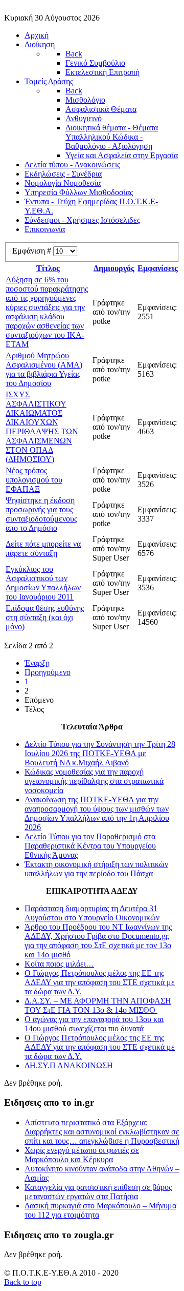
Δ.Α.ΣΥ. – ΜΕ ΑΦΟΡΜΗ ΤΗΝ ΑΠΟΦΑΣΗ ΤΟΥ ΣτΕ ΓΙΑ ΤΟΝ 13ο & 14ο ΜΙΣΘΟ (98, 1005)
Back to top (22, 1282)
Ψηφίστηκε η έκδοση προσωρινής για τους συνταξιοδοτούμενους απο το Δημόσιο (41, 514)
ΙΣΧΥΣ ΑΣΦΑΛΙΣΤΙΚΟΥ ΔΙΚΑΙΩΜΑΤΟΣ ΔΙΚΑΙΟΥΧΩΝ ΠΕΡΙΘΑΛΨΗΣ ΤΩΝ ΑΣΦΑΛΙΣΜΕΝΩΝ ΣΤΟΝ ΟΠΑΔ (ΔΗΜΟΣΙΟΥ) (42, 427)
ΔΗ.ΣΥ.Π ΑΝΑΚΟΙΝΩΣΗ (69, 1065)
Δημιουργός (114, 268)
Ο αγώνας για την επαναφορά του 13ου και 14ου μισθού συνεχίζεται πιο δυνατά (94, 1024)
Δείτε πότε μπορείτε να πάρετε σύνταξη (43, 548)
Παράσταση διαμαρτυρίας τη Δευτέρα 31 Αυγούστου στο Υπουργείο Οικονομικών (92, 913)
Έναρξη (37, 663)
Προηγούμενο (48, 672)
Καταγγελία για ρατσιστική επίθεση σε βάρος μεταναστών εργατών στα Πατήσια (98, 1192)
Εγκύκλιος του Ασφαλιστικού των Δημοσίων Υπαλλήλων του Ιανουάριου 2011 (43, 583)
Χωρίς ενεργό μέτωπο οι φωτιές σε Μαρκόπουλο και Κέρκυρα (82, 1155)
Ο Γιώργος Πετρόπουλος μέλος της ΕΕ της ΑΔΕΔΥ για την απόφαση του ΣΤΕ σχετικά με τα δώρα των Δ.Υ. (100, 982)
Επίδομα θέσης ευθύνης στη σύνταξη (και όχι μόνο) (45, 617)
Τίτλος (48, 268)
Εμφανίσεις (157, 268)
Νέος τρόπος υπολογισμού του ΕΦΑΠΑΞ (34, 479)
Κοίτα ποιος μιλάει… (59, 963)
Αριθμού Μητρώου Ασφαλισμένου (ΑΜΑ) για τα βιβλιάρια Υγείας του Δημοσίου (44, 369)
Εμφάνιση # (32, 250)
